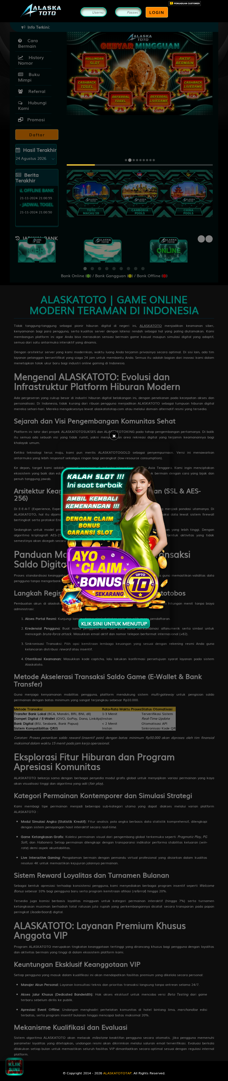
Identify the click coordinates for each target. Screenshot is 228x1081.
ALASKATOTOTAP (117, 1072)
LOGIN (156, 12)
